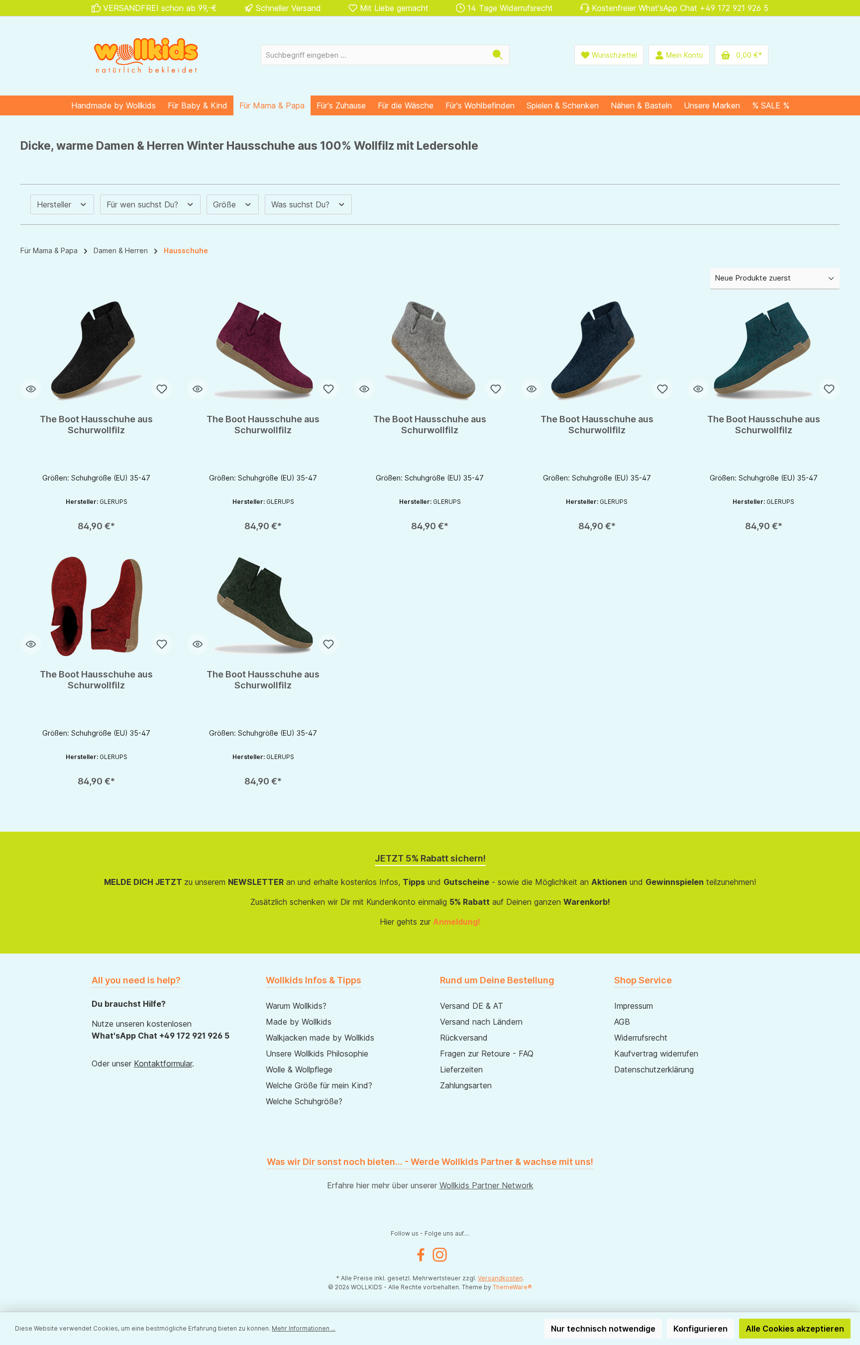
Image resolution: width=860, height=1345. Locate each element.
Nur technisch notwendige (603, 1329)
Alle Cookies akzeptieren (795, 1329)
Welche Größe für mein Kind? (319, 1085)
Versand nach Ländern (481, 1022)
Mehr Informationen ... (303, 1328)
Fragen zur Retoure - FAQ (487, 1053)
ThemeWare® (512, 1287)
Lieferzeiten (461, 1069)
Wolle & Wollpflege (299, 1069)
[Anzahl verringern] (39, 522)
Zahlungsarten (466, 1085)
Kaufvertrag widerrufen (656, 1053)
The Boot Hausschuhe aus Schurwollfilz (96, 424)
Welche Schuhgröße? (304, 1101)
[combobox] (374, 55)
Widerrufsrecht (640, 1038)
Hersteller (55, 204)
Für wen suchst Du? (144, 204)
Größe (225, 204)
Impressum (633, 1006)
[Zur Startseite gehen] (146, 55)
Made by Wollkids (298, 1022)
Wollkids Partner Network (486, 1185)
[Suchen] (498, 55)
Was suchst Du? (301, 204)
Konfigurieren (700, 1329)
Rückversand (464, 1038)
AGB (622, 1022)
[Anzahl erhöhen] (85, 522)
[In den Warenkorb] (131, 522)
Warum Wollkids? (296, 1006)
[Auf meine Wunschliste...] (162, 389)
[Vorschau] (31, 389)
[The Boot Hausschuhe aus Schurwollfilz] (96, 351)
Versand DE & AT (471, 1006)
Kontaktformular (163, 1063)
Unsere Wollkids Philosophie (317, 1053)
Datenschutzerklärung (654, 1069)
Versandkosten (500, 1278)
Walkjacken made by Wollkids (320, 1038)
